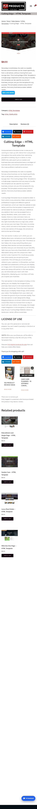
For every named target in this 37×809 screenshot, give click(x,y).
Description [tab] (13, 124)
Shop (8, 21)
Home (3, 21)
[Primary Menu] (30, 6)
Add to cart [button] (7, 445)
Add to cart (18, 99)
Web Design (15, 21)
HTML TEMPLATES (11, 114)
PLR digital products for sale (17, 344)
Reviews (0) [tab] (25, 124)
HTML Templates (14, 110)
